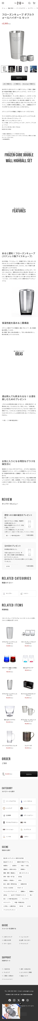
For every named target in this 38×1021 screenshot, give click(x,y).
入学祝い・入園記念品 (9, 906)
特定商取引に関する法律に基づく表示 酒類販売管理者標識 (19, 994)
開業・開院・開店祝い (9, 873)
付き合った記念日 (8, 888)
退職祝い (23, 891)
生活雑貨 (8, 815)
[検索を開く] (29, 3)
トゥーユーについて (7, 979)
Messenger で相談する (29, 84)
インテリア (9, 808)
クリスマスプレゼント (9, 910)
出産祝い (14, 865)
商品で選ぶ (11, 8)
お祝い (20, 880)
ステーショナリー (28, 815)
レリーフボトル (28, 801)
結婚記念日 (24, 884)
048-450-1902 (12, 991)
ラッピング (7, 972)
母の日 (21, 906)
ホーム (3, 8)
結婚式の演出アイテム (23, 862)
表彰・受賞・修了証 (8, 876)
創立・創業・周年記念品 (10, 884)
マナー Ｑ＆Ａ (7, 943)
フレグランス (27, 829)
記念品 (20, 876)
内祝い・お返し (25, 865)
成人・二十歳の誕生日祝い (11, 420)
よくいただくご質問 (26, 972)
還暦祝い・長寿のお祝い (10, 869)
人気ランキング (8, 937)
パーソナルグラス (20, 8)
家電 (25, 822)
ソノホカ (8, 836)
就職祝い (31, 891)
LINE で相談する (7, 84)
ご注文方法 (7, 969)
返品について (24, 976)
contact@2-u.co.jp (27, 991)
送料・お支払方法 (25, 969)
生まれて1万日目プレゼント (18, 895)
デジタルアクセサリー (12, 822)
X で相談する (17, 84)
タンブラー (31, 8)
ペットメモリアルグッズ (10, 891)
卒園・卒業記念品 (19, 902)
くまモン (26, 836)
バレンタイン (25, 899)
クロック (26, 808)
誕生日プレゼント (8, 862)
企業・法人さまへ (25, 940)
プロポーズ (20, 888)
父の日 (8, 566)
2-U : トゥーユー (19, 3)
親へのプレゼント (24, 873)
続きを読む (30, 535)
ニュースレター (25, 937)
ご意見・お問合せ (8, 976)
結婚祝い (5, 865)
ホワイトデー (7, 902)
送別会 (5, 895)
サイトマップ (24, 943)
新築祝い (23, 869)
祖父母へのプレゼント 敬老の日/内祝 (13, 858)
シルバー (26, 593)
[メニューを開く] (3, 3)
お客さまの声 (7, 940)
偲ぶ (31, 895)
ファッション (9, 829)
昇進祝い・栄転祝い (8, 880)
